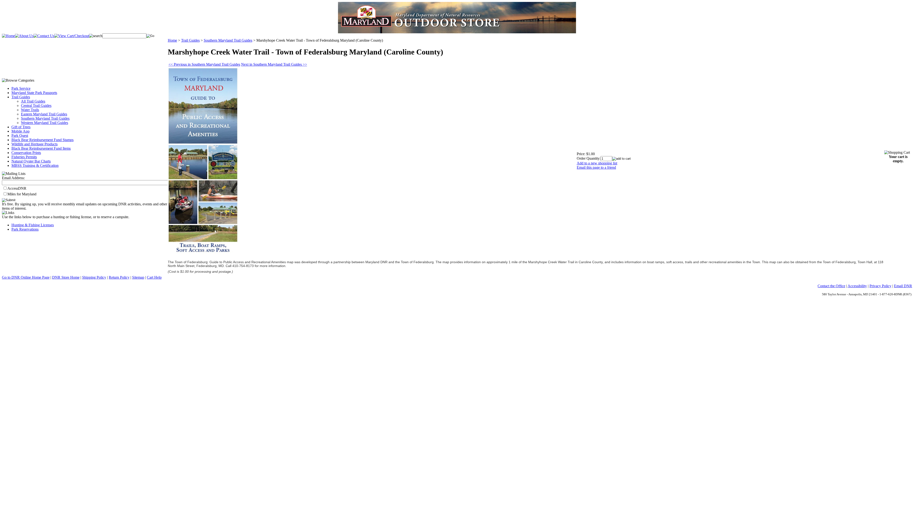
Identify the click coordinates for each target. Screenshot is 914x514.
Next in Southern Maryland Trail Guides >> (274, 64)
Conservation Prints (26, 153)
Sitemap (138, 277)
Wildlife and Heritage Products (34, 144)
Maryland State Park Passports (34, 93)
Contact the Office (831, 286)
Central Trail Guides (36, 106)
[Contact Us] (44, 36)
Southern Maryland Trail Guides (45, 118)
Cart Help (154, 277)
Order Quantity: (589, 158)
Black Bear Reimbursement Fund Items (41, 148)
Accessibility (857, 286)
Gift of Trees (20, 127)
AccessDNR (16, 188)
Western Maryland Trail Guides (44, 123)
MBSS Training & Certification (35, 165)
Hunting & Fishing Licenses (32, 225)
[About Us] (24, 36)
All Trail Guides (33, 101)
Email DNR (903, 286)
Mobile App (20, 131)
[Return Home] (8, 36)
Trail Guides (20, 97)
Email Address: (13, 178)
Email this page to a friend (596, 167)
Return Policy (119, 277)
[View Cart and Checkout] (71, 36)
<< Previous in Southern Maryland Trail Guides (204, 64)
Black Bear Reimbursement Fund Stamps (42, 140)
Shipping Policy (94, 277)
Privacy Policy (880, 286)
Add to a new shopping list (597, 163)
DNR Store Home (65, 277)
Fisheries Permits (24, 157)
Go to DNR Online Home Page (26, 277)
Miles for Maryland (21, 194)
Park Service (20, 88)
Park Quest (19, 135)
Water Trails (30, 110)
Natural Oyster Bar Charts (31, 161)
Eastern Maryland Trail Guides (44, 114)
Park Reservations (25, 229)
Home (172, 40)
